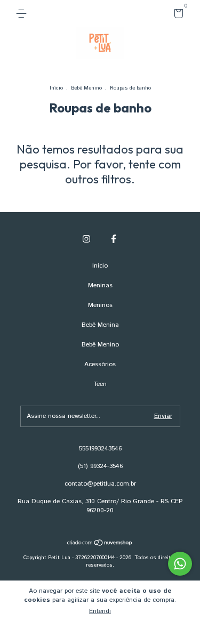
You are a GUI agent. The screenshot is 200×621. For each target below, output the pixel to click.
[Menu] (23, 13)
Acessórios (100, 364)
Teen (100, 384)
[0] (177, 16)
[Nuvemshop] (100, 544)
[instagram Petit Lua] (86, 239)
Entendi (100, 611)
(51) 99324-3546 (100, 466)
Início (56, 88)
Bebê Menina (100, 324)
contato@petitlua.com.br (100, 483)
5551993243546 (100, 448)
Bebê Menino (86, 88)
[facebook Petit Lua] (113, 239)
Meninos (100, 305)
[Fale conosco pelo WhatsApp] (180, 564)
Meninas (100, 285)
